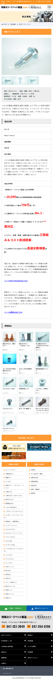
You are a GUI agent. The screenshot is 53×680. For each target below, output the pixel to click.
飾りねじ (8, 570)
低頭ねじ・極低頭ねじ (13, 521)
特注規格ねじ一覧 (6, 641)
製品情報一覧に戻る (26, 438)
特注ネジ (8, 598)
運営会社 (3, 652)
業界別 (33, 493)
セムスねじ (9, 541)
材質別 (33, 470)
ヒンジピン (9, 563)
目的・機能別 (35, 489)
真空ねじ (8, 574)
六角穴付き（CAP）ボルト (14, 495)
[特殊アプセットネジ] (26, 73)
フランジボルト (11, 537)
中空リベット (10, 567)
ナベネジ (8, 481)
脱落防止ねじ (10, 503)
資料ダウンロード (33, 658)
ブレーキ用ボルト (11, 582)
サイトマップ (7, 673)
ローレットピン (11, 470)
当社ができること (6, 635)
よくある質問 (31, 646)
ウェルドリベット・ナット (14, 533)
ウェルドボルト (11, 529)
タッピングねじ (11, 545)
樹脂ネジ (8, 477)
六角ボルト (9, 492)
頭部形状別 (34, 477)
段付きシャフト (11, 586)
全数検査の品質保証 (7, 646)
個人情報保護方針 (8, 668)
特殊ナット (9, 590)
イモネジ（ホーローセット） (15, 511)
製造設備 (30, 641)
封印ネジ (8, 578)
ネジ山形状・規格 (36, 474)
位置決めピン (10, 474)
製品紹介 (30, 635)
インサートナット (11, 525)
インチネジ (9, 555)
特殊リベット (10, 594)
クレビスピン (10, 559)
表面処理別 (34, 481)
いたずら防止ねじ (11, 507)
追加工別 (34, 485)
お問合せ (3, 663)
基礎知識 (3, 658)
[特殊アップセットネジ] (8, 83)
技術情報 (30, 652)
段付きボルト (10, 499)
